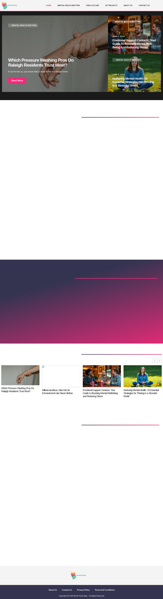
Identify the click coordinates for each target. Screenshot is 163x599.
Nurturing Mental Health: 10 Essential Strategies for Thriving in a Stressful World (133, 82)
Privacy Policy (83, 590)
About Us (128, 5)
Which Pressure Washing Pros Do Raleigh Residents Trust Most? (40, 62)
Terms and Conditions (105, 590)
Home (48, 5)
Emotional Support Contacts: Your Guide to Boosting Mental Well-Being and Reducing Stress (134, 44)
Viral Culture (92, 5)
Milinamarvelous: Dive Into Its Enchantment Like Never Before (57, 392)
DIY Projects (111, 5)
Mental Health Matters (69, 5)
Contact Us (144, 5)
